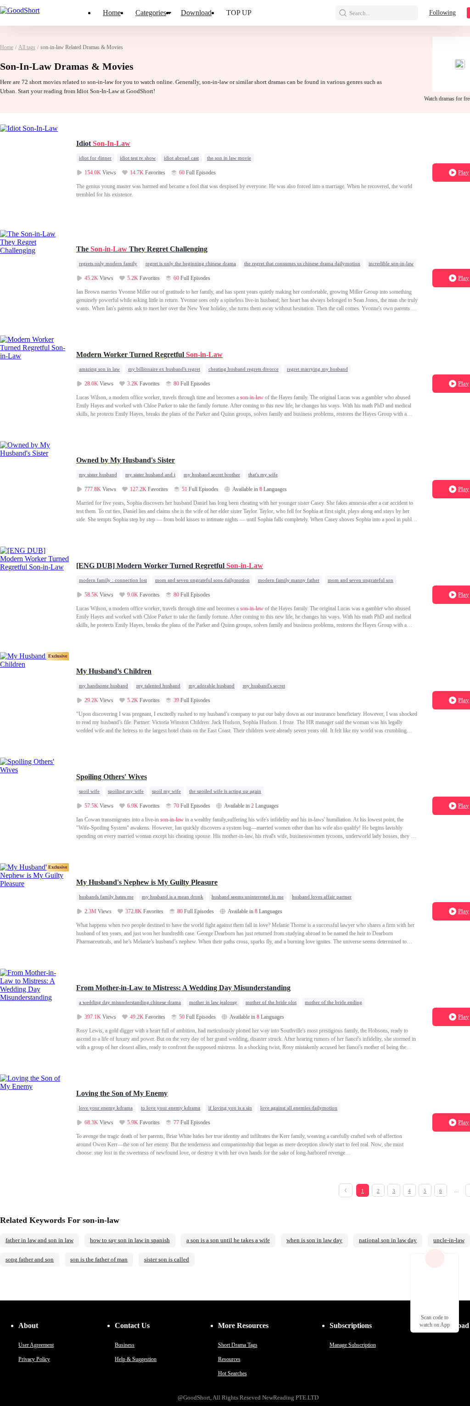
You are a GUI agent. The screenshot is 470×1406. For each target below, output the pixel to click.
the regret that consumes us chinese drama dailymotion (302, 263)
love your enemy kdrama (106, 1107)
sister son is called (166, 1259)
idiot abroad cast (181, 158)
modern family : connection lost (113, 580)
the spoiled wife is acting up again (225, 791)
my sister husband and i (150, 474)
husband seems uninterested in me (248, 896)
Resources (229, 1359)
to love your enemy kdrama (170, 1107)
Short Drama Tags (237, 1345)
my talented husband (158, 685)
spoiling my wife (126, 791)
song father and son (30, 1259)
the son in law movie (229, 158)
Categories (150, 13)
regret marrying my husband (317, 369)
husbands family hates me (106, 896)
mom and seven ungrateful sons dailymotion (202, 580)
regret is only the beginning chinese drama (190, 263)
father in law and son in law (39, 1240)
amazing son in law (99, 369)
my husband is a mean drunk (172, 896)
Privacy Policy (34, 1359)
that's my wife (263, 474)
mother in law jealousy (213, 1002)
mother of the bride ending (333, 1002)
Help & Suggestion (136, 1359)
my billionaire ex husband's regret (164, 369)
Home (112, 13)
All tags (26, 47)
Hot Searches (232, 1373)
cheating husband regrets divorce (243, 369)
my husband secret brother (212, 474)
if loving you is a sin (230, 1107)
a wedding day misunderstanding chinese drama (130, 1002)
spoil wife (89, 791)
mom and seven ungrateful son (360, 580)
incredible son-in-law (391, 263)
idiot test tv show (138, 158)
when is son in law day (314, 1240)
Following (442, 12)
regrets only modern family (108, 263)
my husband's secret (264, 685)
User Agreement (36, 1345)
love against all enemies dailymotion (298, 1107)
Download (196, 13)
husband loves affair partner (322, 896)
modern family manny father (288, 580)
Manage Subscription (353, 1345)
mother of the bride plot (271, 1002)
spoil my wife (166, 791)
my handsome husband (103, 685)
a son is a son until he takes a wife (228, 1240)
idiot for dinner (95, 158)
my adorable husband (212, 685)
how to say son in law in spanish (130, 1240)
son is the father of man (99, 1259)
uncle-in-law (448, 1240)
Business (124, 1345)
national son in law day (388, 1240)
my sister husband (98, 474)
